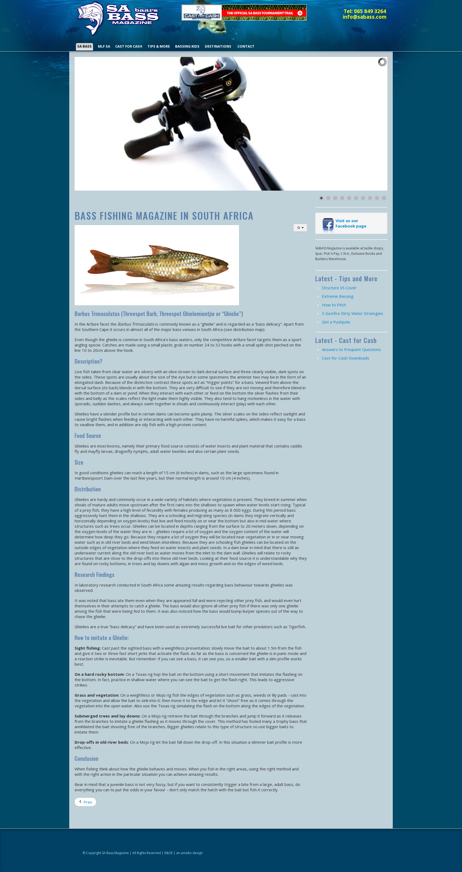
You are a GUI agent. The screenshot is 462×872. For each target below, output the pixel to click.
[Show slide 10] (384, 198)
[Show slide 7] (363, 198)
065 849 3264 (370, 11)
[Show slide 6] (356, 198)
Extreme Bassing (337, 296)
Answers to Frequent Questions (351, 349)
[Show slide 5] (349, 198)
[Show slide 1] (321, 198)
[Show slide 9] (377, 198)
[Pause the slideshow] (371, 123)
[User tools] (300, 228)
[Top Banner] (244, 12)
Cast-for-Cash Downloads (345, 358)
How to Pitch (334, 304)
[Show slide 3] (335, 198)
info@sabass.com (365, 16)
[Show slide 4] (342, 198)
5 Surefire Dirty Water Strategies (352, 313)
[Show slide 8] (370, 198)
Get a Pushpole (336, 322)
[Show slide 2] (328, 198)
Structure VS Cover (339, 287)
